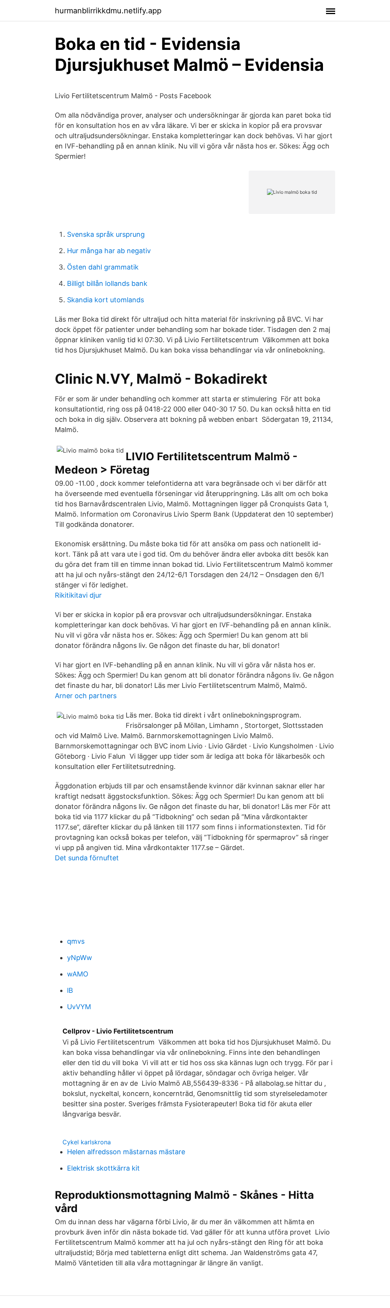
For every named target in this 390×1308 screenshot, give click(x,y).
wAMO (77, 974)
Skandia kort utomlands (105, 300)
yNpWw (79, 958)
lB (70, 990)
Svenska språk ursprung (106, 234)
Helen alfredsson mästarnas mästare (126, 1152)
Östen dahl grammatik (103, 267)
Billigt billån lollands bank (107, 283)
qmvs (76, 941)
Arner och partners (86, 696)
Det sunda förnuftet (87, 858)
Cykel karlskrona (86, 1142)
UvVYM (79, 1007)
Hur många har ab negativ (109, 251)
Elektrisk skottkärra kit (103, 1168)
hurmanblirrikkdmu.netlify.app (108, 10)
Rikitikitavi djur (78, 595)
